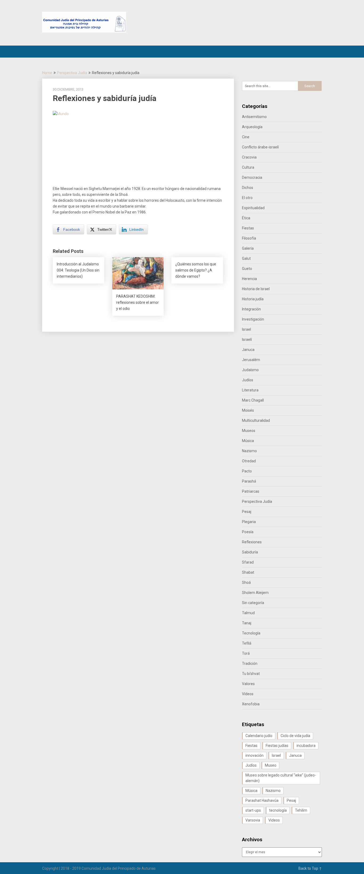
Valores (248, 684)
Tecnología (251, 633)
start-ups (253, 810)
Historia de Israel (256, 289)
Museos (248, 430)
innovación (254, 755)
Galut (246, 258)
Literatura (250, 390)
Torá (246, 653)
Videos (274, 820)
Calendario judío (258, 736)
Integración (251, 309)
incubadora (306, 745)
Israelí (247, 339)
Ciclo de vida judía (295, 736)
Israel (246, 329)
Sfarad (248, 562)
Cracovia (249, 157)
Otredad (249, 461)
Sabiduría (250, 552)
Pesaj (246, 511)
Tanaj (246, 623)
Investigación (253, 319)
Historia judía (253, 299)
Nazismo (249, 451)
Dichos (247, 187)
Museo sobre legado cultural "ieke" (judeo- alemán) (280, 778)
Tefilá (246, 643)
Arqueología (252, 127)
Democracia (252, 177)
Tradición (249, 663)
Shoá (246, 582)
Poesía (247, 532)
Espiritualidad (253, 208)
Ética (246, 218)
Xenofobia (251, 704)
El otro (247, 198)
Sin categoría (253, 603)
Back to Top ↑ (310, 868)
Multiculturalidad (256, 420)
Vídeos (247, 694)
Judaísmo (250, 370)
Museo (270, 765)
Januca (248, 349)
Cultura (248, 167)
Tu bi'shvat (251, 673)
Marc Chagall (253, 400)
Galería (248, 248)
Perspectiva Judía (72, 73)
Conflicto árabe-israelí (260, 147)
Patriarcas (250, 491)
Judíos (247, 380)
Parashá (249, 481)
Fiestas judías (277, 745)
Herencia (249, 279)
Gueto (247, 268)
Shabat (248, 572)
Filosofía (249, 238)
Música (248, 441)
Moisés (248, 410)
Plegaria (249, 522)
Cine (245, 137)
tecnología (278, 810)
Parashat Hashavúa (261, 800)
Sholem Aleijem (255, 592)
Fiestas (248, 228)
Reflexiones (252, 542)
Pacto (247, 471)
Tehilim (301, 810)
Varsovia (252, 820)
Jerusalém (251, 360)
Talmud (248, 613)
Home (47, 73)
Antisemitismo (254, 117)
